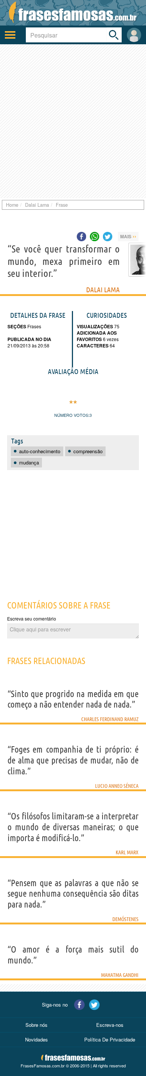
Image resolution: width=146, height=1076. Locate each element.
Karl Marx (127, 852)
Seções (16, 326)
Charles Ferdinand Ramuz (110, 719)
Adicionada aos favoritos (97, 336)
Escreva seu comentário (31, 618)
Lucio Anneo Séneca (117, 786)
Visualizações (95, 326)
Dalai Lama (103, 290)
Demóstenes (125, 919)
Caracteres (93, 345)
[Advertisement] (73, 121)
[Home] (73, 13)
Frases (33, 326)
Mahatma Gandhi (120, 975)
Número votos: (71, 415)
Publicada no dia (29, 339)
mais (128, 236)
